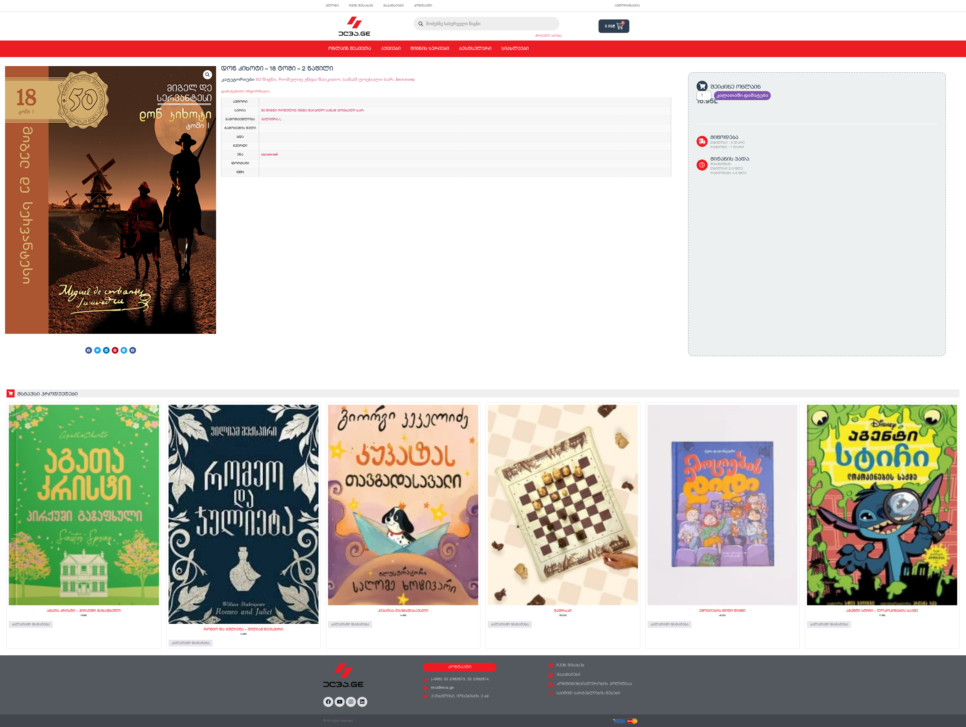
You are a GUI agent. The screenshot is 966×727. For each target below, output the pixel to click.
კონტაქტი (423, 5)
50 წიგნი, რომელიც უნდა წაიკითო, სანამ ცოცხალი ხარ (324, 80)
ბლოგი (332, 5)
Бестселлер (405, 80)
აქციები (390, 49)
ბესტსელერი (475, 49)
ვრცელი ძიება (548, 35)
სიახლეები (515, 49)
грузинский (269, 154)
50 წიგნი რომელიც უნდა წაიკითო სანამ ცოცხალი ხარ (312, 110)
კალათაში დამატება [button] (31, 624)
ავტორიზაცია (627, 5)
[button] (207, 74)
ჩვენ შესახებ (361, 5)
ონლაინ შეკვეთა (349, 49)
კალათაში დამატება (742, 96)
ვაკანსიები (393, 5)
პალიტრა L (271, 119)
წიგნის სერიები (430, 49)
